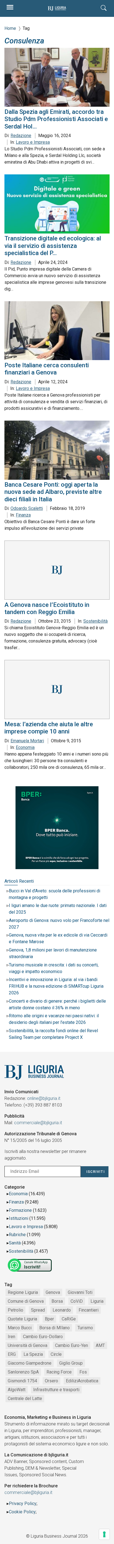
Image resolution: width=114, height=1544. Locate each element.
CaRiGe (69, 1319)
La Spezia (33, 1354)
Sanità (15, 1243)
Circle (56, 1354)
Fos (83, 1372)
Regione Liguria (23, 1292)
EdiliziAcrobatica (82, 1380)
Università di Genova (27, 1345)
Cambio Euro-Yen (71, 1345)
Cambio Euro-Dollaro (43, 1336)
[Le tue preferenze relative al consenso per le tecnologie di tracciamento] (104, 1534)
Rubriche (17, 1234)
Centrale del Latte (25, 1398)
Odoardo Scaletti (27, 508)
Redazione (21, 135)
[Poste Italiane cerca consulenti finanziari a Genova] (57, 330)
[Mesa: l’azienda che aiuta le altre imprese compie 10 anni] (57, 689)
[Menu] (10, 8)
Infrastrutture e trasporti (56, 1389)
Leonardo (62, 1310)
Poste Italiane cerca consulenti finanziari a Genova (46, 369)
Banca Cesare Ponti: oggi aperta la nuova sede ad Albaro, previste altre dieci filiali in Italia (53, 492)
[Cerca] (104, 8)
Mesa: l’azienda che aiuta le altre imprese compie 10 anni (48, 728)
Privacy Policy (23, 1503)
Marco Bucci (20, 1327)
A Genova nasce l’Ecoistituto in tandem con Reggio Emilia (46, 608)
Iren (11, 1336)
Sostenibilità (95, 621)
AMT (100, 1345)
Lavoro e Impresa (33, 142)
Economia (25, 747)
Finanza (23, 515)
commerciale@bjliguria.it (38, 1122)
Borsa (57, 1301)
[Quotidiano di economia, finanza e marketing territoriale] (57, 8)
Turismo (85, 1327)
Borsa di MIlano (54, 1327)
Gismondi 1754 (22, 1380)
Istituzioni (18, 1218)
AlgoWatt (16, 1389)
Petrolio (15, 1310)
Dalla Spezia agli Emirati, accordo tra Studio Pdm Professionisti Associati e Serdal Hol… (56, 119)
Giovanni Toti (80, 1292)
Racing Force (59, 1372)
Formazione (20, 1210)
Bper (49, 1319)
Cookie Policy (22, 1511)
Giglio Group (71, 1363)
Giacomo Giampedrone (29, 1363)
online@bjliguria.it (43, 1098)
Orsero (51, 1380)
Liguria (96, 1301)
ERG (12, 1354)
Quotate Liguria (22, 1319)
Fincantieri (89, 1310)
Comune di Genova (26, 1301)
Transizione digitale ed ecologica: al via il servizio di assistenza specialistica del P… (52, 245)
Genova (53, 1292)
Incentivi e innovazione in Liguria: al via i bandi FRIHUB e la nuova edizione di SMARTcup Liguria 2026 (56, 986)
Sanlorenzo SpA (23, 1372)
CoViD (77, 1301)
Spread (38, 1310)
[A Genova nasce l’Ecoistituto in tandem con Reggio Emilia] (57, 570)
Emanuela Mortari (27, 740)
